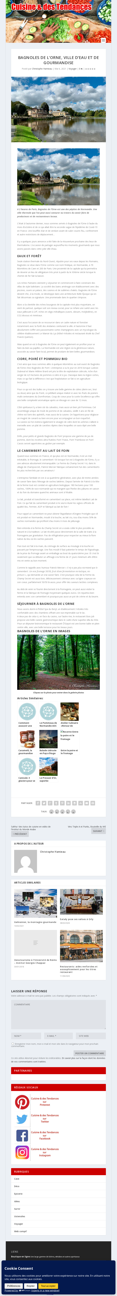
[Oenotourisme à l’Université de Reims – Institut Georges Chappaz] (35, 943)
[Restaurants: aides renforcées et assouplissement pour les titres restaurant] (81, 946)
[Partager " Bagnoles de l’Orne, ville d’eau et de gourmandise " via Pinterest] (62, 803)
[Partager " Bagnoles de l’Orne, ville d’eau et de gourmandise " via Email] (87, 803)
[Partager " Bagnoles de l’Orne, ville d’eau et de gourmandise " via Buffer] (74, 803)
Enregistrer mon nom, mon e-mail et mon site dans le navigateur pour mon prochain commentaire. (54, 1045)
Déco (16, 1186)
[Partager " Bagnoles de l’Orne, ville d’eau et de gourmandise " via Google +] (50, 803)
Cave (16, 1178)
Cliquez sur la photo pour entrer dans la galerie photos (58, 692)
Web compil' (20, 1231)
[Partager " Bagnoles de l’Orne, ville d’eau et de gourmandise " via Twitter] (44, 803)
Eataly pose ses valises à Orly (76, 919)
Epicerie (18, 1193)
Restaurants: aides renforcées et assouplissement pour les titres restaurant (79, 969)
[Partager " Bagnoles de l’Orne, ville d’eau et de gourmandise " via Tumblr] (56, 803)
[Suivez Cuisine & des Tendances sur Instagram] (37, 1160)
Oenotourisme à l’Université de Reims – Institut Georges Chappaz (35, 961)
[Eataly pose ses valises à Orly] (81, 902)
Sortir (17, 1208)
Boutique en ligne (20, 1256)
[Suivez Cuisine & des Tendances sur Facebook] (37, 1143)
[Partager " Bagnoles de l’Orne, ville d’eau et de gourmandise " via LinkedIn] (68, 803)
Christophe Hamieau (42, 68)
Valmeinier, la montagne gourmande (35, 922)
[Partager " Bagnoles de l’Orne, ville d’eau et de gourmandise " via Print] (93, 803)
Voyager (73, 68)
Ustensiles (19, 1216)
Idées (17, 1201)
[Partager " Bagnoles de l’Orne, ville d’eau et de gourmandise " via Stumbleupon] (81, 803)
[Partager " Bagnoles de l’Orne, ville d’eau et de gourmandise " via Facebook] (38, 803)
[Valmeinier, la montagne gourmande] (35, 903)
